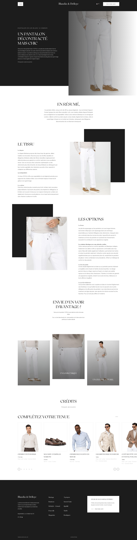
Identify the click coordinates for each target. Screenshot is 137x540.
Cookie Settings (73, 537)
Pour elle (51, 511)
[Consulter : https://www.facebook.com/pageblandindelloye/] (18, 517)
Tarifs (65, 511)
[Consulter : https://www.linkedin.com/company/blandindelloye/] (22, 517)
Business (51, 502)
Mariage (51, 497)
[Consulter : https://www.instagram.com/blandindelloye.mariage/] (20, 517)
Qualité (66, 506)
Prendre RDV (111, 4)
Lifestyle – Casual (54, 506)
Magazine (52, 515)
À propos (67, 497)
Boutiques (67, 515)
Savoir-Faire (68, 502)
